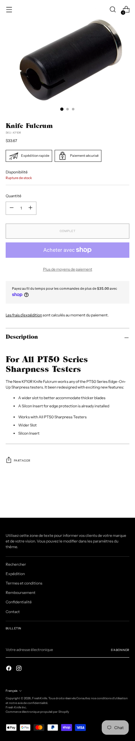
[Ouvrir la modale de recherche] (112, 9)
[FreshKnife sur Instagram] (19, 669)
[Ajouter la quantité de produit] (11, 208)
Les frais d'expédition (24, 315)
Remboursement (20, 592)
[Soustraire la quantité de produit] (30, 208)
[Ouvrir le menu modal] (9, 9)
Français (11, 690)
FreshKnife (39, 698)
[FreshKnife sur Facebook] (9, 669)
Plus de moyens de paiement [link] (67, 269)
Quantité (13, 195)
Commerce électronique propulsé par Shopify (37, 711)
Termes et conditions (24, 583)
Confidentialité (19, 602)
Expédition (15, 573)
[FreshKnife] (67, 9)
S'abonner (120, 650)
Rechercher (16, 564)
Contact (13, 611)
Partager (22, 460)
